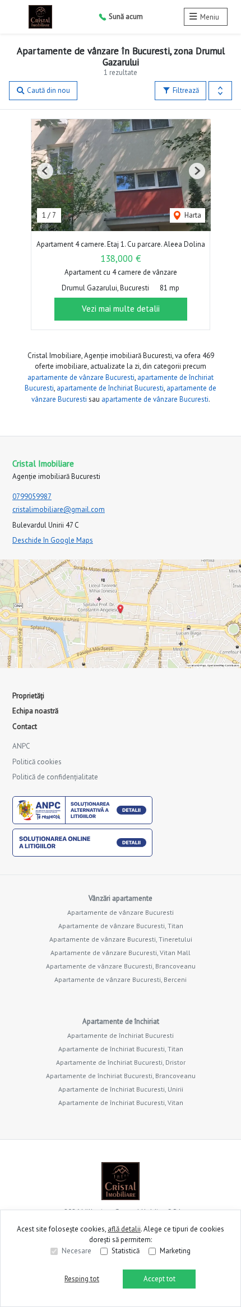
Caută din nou (47, 90)
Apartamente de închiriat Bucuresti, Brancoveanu (121, 1075)
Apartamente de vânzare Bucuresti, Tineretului (120, 939)
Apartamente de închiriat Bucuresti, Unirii (120, 1089)
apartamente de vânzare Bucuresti (81, 377)
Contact (24, 726)
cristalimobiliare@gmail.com (58, 509)
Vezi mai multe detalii (121, 308)
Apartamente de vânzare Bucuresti (120, 912)
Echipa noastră (35, 711)
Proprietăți (28, 695)
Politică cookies (37, 762)
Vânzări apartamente (120, 898)
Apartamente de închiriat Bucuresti (120, 1035)
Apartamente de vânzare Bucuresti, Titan (120, 926)
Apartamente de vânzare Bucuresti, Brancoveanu (121, 966)
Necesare (76, 1251)
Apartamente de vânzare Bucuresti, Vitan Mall (120, 952)
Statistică (126, 1251)
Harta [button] (192, 215)
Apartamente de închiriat (120, 1021)
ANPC (21, 746)
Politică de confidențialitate (55, 777)
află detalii (124, 1229)
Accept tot (159, 1279)
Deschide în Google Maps (52, 540)
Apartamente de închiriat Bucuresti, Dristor (121, 1062)
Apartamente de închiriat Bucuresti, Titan (120, 1049)
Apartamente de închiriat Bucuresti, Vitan (120, 1102)
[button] (220, 90)
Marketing (175, 1251)
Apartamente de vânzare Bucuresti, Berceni (120, 979)
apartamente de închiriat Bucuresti (110, 388)
